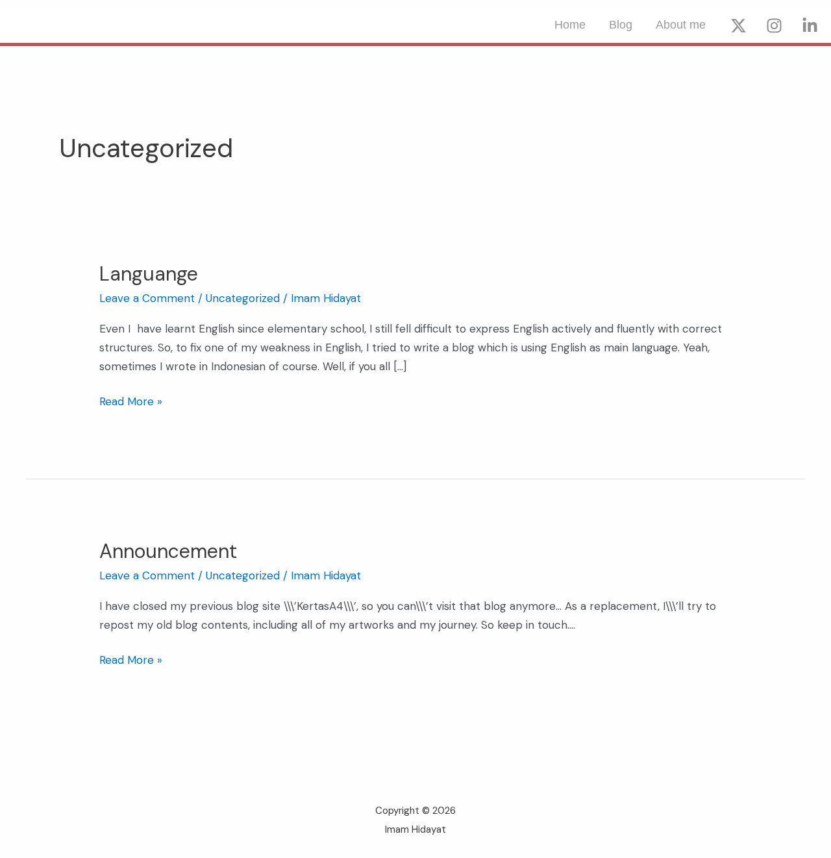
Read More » (130, 400)
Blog (620, 24)
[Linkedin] (810, 26)
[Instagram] (774, 26)
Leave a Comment (147, 298)
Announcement (168, 551)
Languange (148, 273)
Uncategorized (243, 298)
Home (570, 24)
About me (681, 24)
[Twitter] (738, 26)
